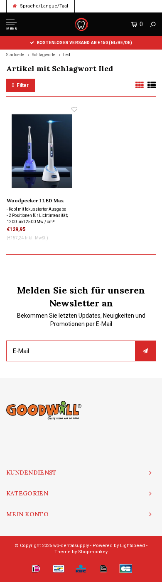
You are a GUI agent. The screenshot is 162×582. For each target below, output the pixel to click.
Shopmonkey (93, 552)
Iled (66, 54)
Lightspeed (132, 545)
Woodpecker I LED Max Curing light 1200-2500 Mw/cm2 (36, 201)
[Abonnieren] (145, 351)
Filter (23, 85)
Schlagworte (43, 54)
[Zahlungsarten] (36, 569)
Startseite (15, 54)
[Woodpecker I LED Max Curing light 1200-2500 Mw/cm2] (42, 150)
